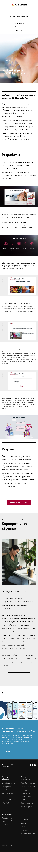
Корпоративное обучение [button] (18, 16)
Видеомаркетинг (19, 23)
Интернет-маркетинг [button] (18, 20)
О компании (19, 13)
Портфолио (19, 27)
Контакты (19, 30)
